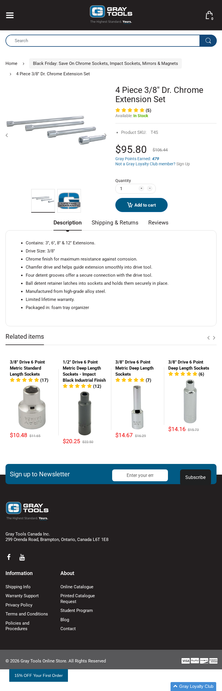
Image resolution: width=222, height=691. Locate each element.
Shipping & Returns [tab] (115, 222)
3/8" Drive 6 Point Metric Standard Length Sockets (27, 368)
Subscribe (195, 477)
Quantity (123, 180)
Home (11, 63)
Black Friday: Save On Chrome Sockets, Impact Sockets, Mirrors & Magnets (105, 63)
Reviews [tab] (158, 222)
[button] (133, 110)
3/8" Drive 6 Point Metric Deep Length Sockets (134, 368)
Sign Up (183, 164)
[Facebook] (8, 557)
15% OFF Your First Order (38, 675)
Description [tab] (67, 222)
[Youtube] (22, 557)
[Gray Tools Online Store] (111, 14)
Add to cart (145, 205)
